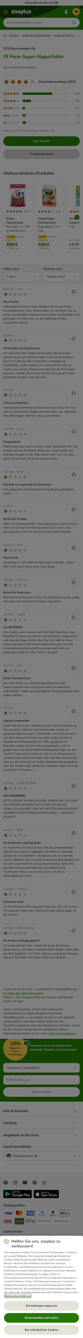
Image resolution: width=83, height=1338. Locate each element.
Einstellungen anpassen (41, 1306)
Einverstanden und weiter (41, 1318)
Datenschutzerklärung (18, 1296)
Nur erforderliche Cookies (41, 1330)
